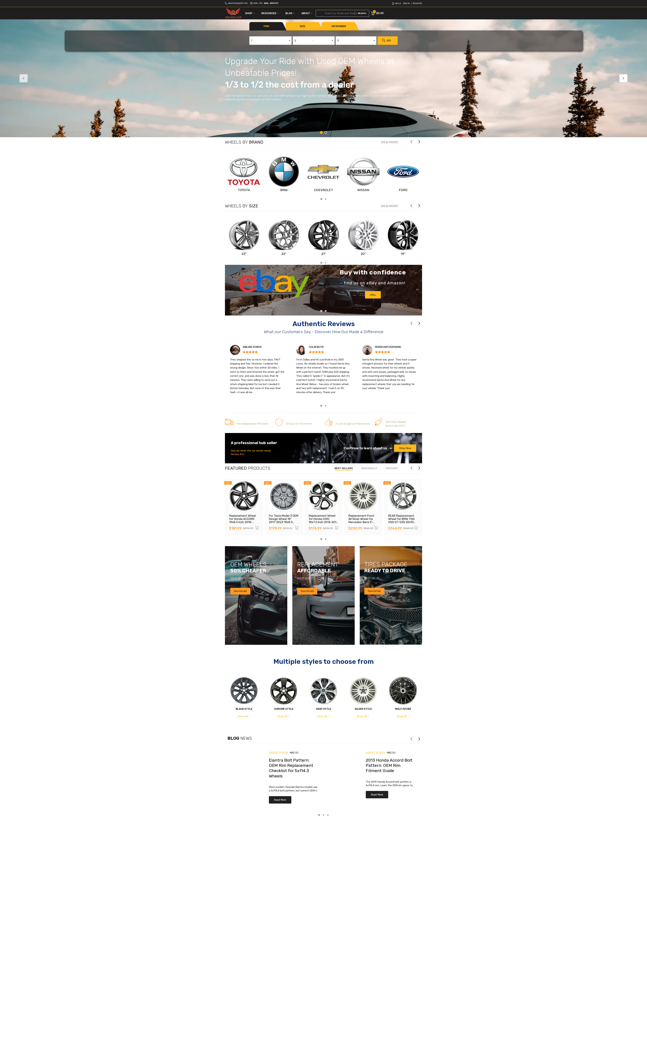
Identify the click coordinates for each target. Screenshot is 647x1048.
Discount (392, 468)
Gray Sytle (323, 709)
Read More (280, 799)
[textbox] (270, 40)
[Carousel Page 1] (321, 311)
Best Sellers (344, 468)
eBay (373, 294)
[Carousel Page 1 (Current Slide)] (321, 132)
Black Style (244, 709)
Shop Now (405, 448)
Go (389, 40)
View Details (240, 591)
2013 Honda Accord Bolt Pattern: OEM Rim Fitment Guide (389, 765)
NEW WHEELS (369, 468)
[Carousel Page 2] (325, 132)
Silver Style (363, 709)
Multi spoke (403, 709)
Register (417, 3)
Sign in (406, 3)
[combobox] (270, 40)
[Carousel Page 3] (328, 815)
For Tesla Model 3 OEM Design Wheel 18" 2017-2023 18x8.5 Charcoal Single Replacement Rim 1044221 (283, 523)
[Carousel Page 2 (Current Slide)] (326, 311)
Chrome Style (283, 709)
